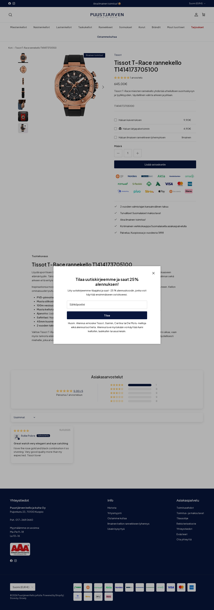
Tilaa (107, 315)
